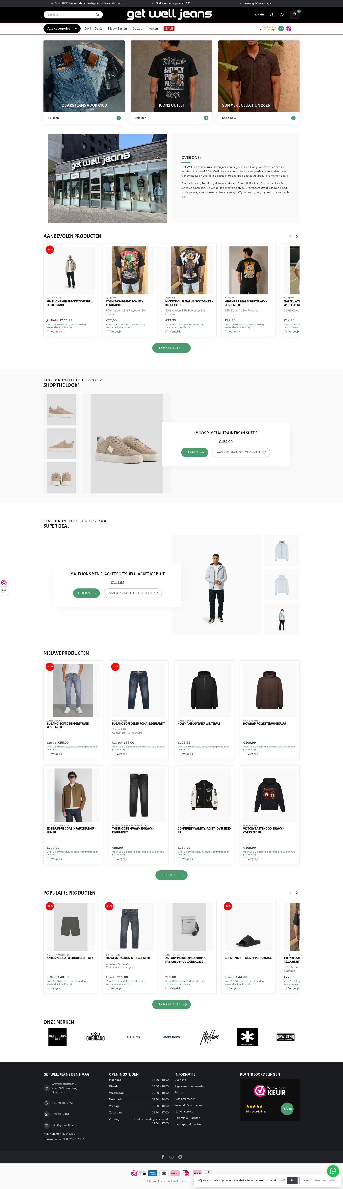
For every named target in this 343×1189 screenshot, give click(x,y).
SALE (169, 28)
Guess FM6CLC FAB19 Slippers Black (248, 958)
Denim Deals (93, 28)
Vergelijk (56, 331)
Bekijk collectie (169, 348)
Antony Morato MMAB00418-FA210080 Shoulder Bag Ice (185, 960)
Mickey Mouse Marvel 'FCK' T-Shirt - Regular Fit (189, 303)
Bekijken (192, 452)
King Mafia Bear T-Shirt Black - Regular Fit (246, 303)
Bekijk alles (169, 875)
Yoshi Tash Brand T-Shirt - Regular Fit (124, 303)
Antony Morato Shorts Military (70, 958)
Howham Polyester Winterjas (199, 723)
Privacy (178, 1092)
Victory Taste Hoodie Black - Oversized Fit (263, 830)
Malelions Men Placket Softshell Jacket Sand (70, 303)
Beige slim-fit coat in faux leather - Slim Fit (71, 830)
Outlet (137, 28)
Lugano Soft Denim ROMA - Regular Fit (138, 723)
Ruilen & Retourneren (188, 1105)
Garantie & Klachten (187, 1118)
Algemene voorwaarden (189, 1086)
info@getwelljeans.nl (65, 1125)
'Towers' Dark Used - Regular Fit (128, 958)
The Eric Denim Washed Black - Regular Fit (133, 830)
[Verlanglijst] (282, 15)
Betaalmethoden (185, 1099)
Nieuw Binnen (117, 28)
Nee (306, 1180)
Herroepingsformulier (187, 1124)
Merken (153, 28)
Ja (292, 1180)
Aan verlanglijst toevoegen (238, 452)
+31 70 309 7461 (62, 1103)
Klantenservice (183, 1111)
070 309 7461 (60, 1114)
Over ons (180, 1080)
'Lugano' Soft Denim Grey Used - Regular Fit (68, 725)
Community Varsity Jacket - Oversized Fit (204, 830)
